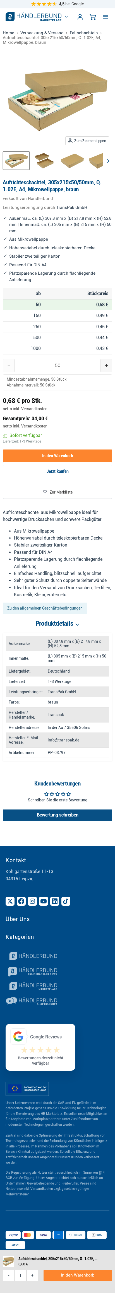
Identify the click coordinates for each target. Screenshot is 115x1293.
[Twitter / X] (10, 901)
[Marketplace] (57, 987)
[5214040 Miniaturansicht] (16, 161)
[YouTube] (43, 901)
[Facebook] (21, 901)
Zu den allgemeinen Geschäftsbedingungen (45, 608)
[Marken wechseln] (66, 17)
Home (8, 33)
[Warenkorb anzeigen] (93, 17)
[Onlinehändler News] (57, 971)
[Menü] (105, 16)
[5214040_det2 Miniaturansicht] (72, 161)
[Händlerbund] (57, 956)
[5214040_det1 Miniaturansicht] (44, 161)
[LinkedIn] (54, 901)
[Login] (80, 17)
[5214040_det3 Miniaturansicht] (100, 161)
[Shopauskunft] (57, 1002)
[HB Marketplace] (33, 16)
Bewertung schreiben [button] (57, 815)
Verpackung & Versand (42, 33)
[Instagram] (32, 901)
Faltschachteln (84, 33)
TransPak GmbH (71, 207)
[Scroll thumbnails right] (107, 161)
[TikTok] (65, 901)
